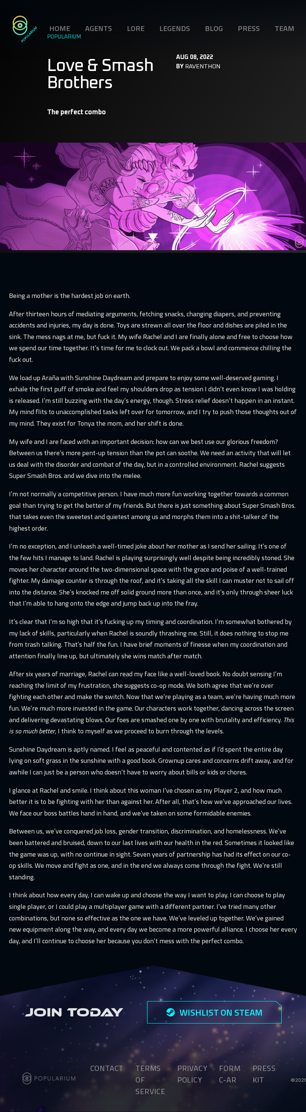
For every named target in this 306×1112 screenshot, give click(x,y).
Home (59, 28)
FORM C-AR (229, 1073)
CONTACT (107, 1068)
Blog (214, 28)
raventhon (202, 66)
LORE (135, 28)
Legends (174, 28)
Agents (98, 28)
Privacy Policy (192, 1073)
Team (284, 28)
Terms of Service (150, 1079)
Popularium (64, 37)
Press (249, 28)
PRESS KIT (264, 1073)
